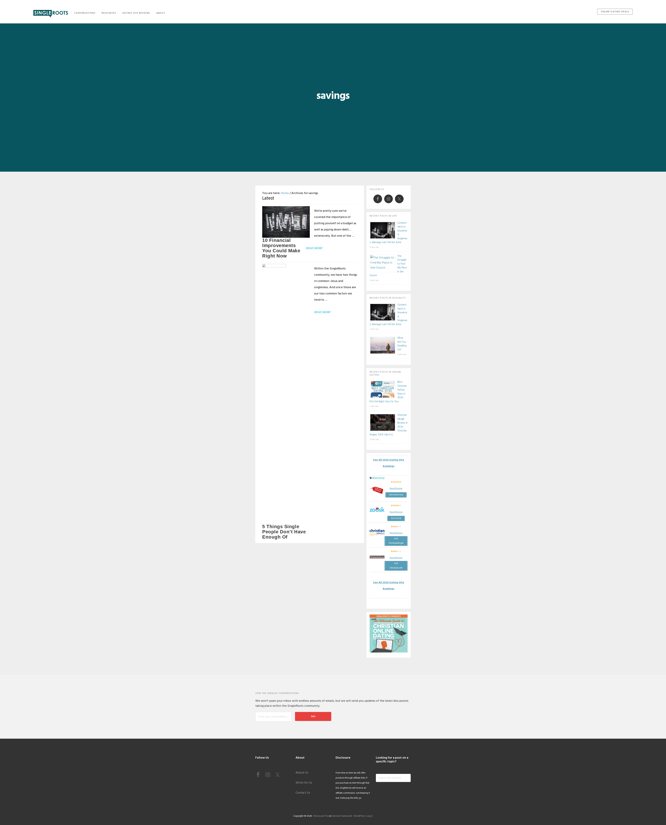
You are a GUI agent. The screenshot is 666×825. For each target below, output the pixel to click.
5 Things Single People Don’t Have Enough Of (284, 532)
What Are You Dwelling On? (402, 344)
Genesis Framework (342, 816)
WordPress (359, 816)
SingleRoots (50, 12)
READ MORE (314, 248)
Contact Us (303, 792)
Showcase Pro (320, 816)
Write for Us (304, 782)
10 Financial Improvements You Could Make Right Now (281, 248)
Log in (369, 816)
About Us (302, 772)
